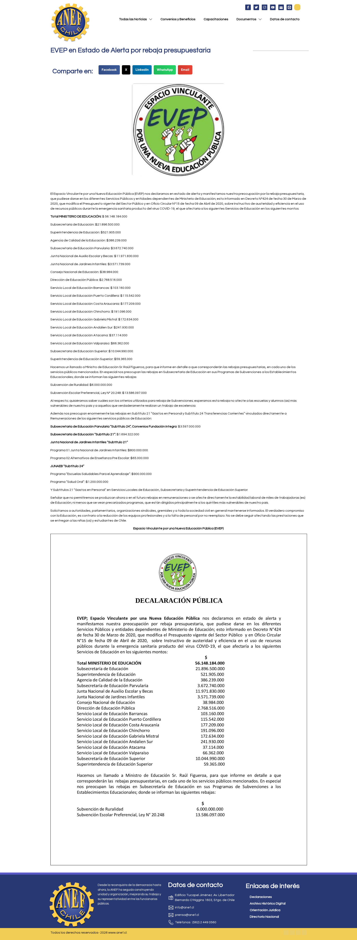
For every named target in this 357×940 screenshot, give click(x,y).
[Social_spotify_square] (289, 7)
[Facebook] (286, 932)
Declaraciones (261, 897)
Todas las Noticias (133, 19)
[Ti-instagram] (264, 7)
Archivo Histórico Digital (268, 903)
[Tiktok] (304, 932)
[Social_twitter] (256, 7)
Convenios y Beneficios (178, 19)
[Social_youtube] (273, 7)
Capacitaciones (216, 19)
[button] (297, 7)
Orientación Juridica (265, 910)
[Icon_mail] (281, 7)
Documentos (246, 19)
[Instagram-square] (298, 932)
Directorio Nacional (264, 916)
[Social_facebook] (248, 7)
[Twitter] (292, 932)
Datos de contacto (285, 19)
